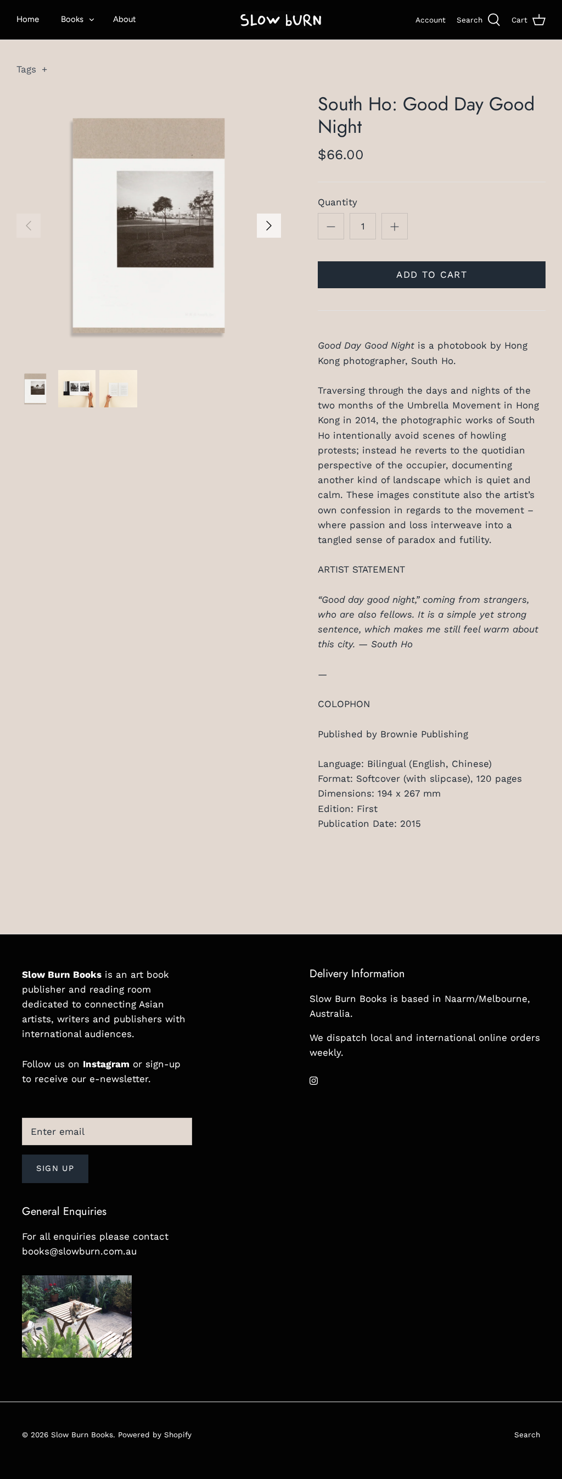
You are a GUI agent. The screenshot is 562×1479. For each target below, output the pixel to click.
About (124, 19)
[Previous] (28, 226)
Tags (31, 69)
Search (527, 1434)
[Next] (269, 226)
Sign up (55, 1168)
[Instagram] (314, 1081)
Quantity (337, 202)
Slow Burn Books (82, 1434)
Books (72, 19)
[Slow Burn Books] (281, 20)
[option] (148, 225)
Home (27, 19)
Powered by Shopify (155, 1434)
